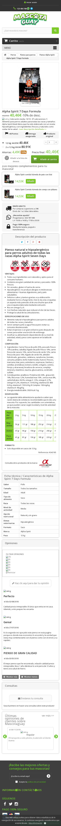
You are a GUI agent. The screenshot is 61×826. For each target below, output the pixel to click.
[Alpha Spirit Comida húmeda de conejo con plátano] (9, 193)
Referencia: (43, 452)
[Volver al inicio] (5, 55)
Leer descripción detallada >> (32, 129)
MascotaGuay (30, 19)
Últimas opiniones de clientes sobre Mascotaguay (15, 719)
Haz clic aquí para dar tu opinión (31, 583)
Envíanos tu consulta (31, 698)
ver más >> (48, 715)
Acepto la (32, 782)
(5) (9, 556)
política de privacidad (36, 782)
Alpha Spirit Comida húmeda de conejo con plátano (36, 189)
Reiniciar (11, 572)
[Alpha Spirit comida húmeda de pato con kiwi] (9, 179)
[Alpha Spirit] (45, 463)
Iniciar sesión (32, 2)
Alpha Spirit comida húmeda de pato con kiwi (33, 175)
